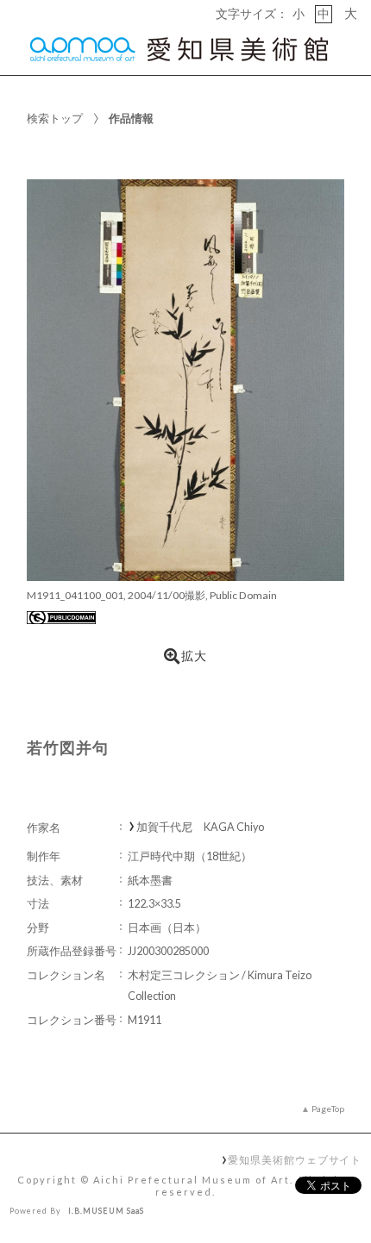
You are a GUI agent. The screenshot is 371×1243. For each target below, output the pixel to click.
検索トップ (55, 118)
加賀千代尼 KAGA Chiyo (200, 827)
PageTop (327, 1108)
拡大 (194, 656)
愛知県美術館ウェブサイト (295, 1159)
